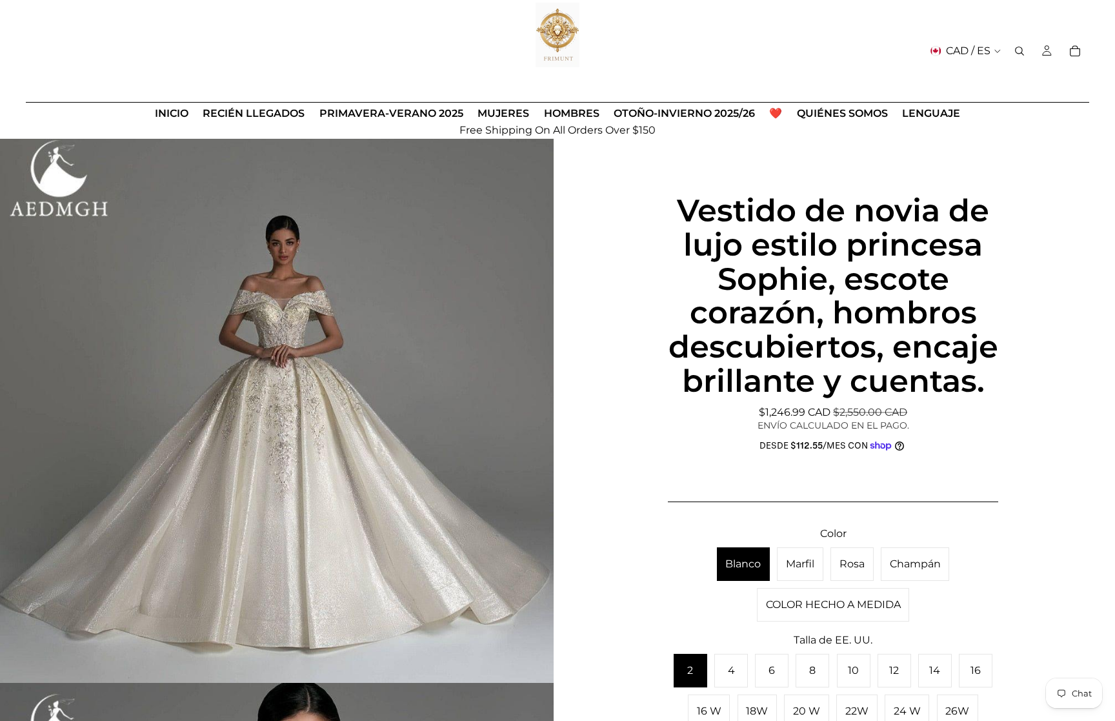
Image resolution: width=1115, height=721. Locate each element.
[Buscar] (1019, 51)
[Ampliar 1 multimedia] (277, 406)
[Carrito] (1075, 51)
